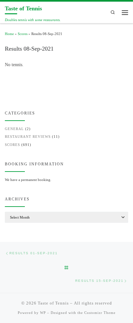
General (14, 129)
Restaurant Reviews (28, 136)
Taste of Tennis (53, 303)
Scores (22, 34)
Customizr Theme (100, 313)
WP (43, 313)
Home (9, 34)
